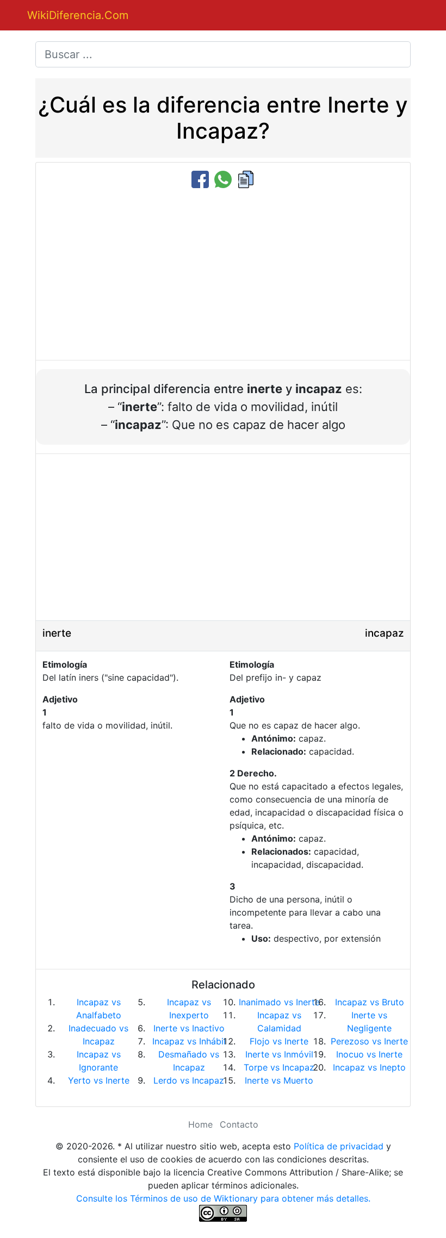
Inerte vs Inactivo (189, 1028)
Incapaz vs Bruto (369, 1002)
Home (200, 1124)
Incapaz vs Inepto (369, 1067)
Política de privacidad (338, 1146)
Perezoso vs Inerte (369, 1041)
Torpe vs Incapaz (279, 1067)
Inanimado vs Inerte (279, 1002)
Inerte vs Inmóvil (279, 1054)
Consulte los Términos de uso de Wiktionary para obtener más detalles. (223, 1198)
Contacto (239, 1124)
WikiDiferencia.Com (77, 15)
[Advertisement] (223, 275)
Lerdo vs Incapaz (188, 1080)
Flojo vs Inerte (279, 1041)
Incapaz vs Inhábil (189, 1041)
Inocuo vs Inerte (369, 1054)
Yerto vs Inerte (98, 1080)
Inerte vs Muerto (279, 1080)
